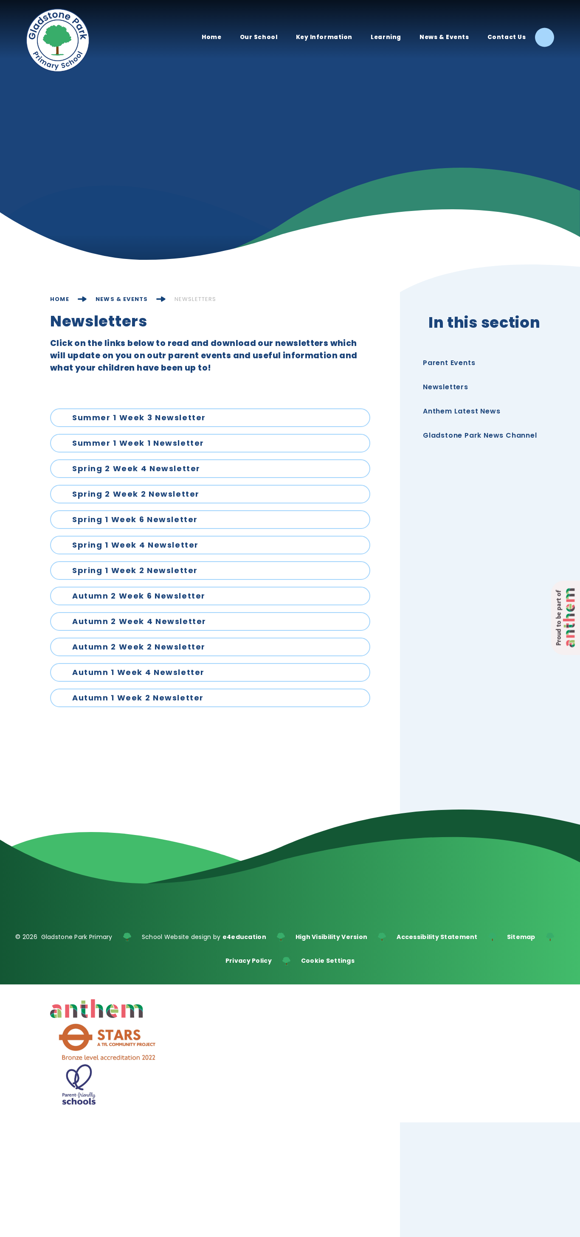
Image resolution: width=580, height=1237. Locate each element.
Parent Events (449, 363)
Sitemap (521, 937)
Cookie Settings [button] (328, 960)
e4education (244, 937)
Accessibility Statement (437, 937)
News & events (122, 299)
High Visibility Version (331, 937)
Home (59, 299)
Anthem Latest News (461, 411)
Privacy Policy (248, 960)
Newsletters (196, 299)
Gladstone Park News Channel (480, 435)
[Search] (544, 37)
